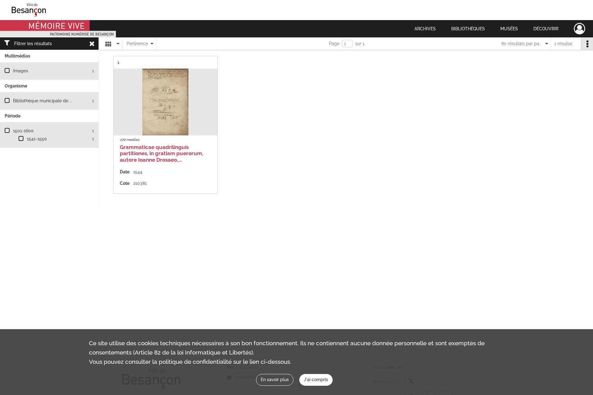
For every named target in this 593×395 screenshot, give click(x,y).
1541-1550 (37, 138)
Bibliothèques (468, 28)
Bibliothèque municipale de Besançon (51, 100)
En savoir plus (275, 379)
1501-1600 (23, 130)
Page (334, 43)
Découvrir (545, 28)
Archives (425, 28)
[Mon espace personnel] (579, 28)
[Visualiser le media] (165, 102)
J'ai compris (316, 379)
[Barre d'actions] (587, 43)
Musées (509, 28)
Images (20, 70)
